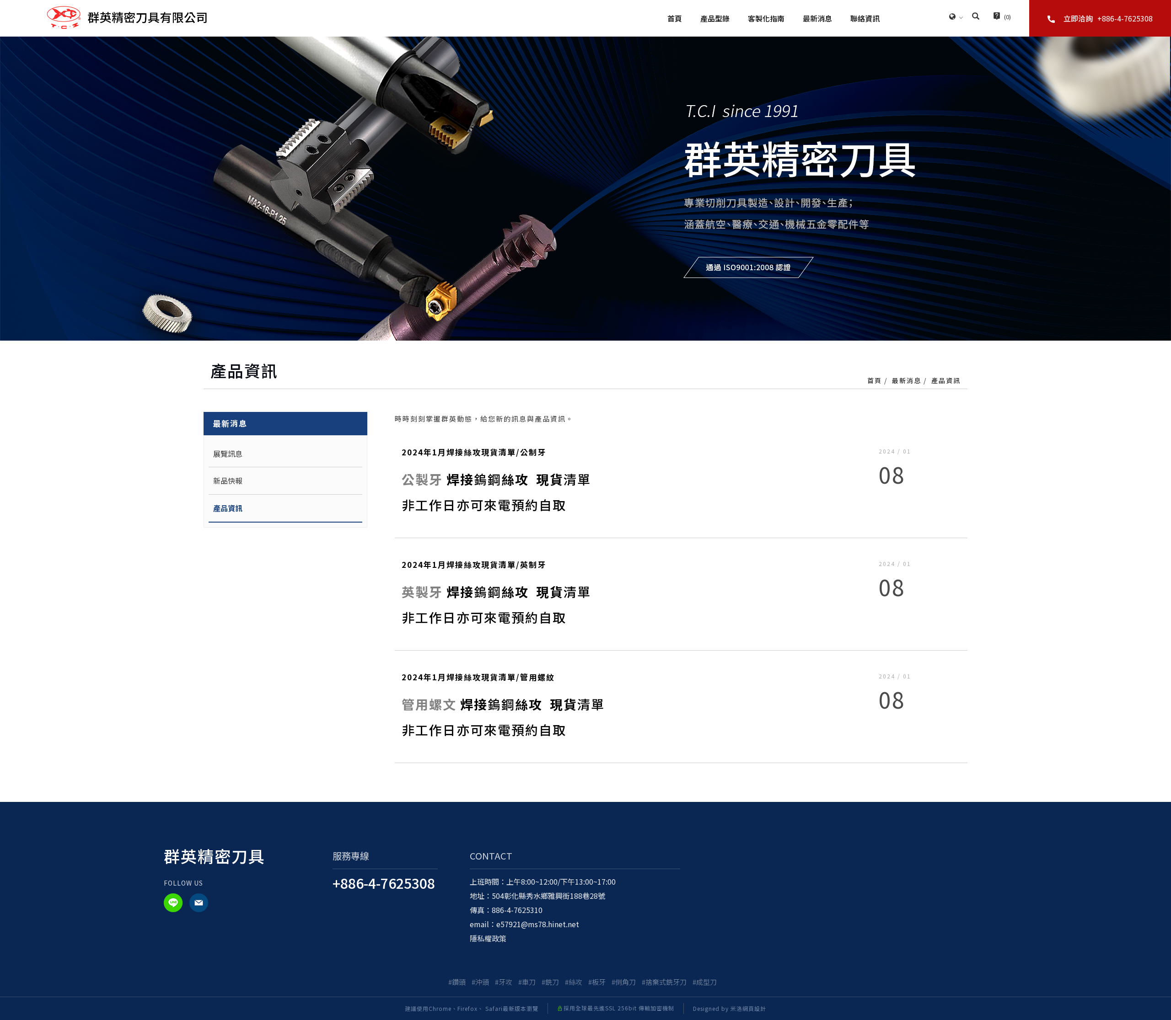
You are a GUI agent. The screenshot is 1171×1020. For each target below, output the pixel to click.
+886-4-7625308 (384, 883)
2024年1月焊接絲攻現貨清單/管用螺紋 (478, 677)
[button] (975, 17)
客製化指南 (766, 18)
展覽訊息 (227, 453)
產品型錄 (715, 18)
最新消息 (817, 18)
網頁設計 (754, 1008)
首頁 (674, 18)
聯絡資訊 (865, 18)
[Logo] (127, 16)
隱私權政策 (488, 938)
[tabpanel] (585, 189)
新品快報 (227, 480)
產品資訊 (946, 380)
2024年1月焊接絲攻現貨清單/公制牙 (474, 452)
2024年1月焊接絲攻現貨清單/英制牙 (474, 564)
